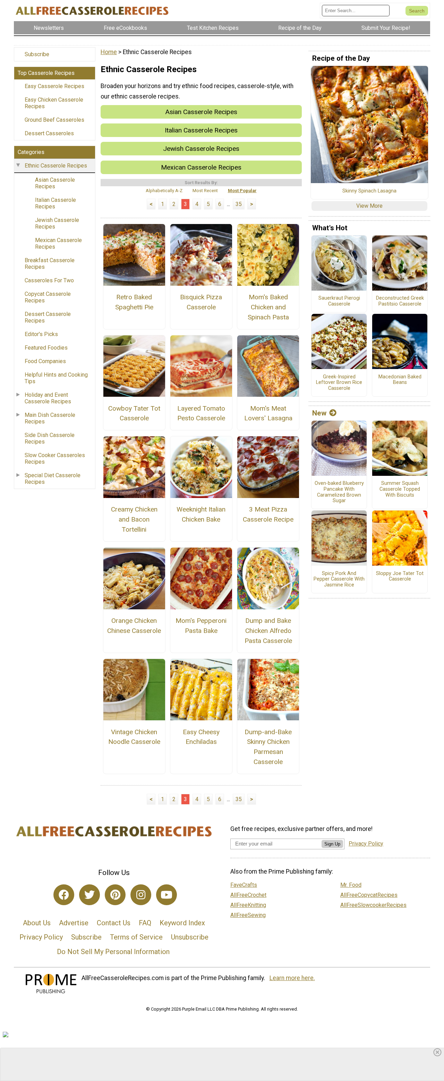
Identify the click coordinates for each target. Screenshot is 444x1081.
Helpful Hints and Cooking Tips (56, 378)
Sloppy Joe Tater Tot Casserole (400, 576)
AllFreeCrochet (248, 895)
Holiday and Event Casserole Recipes (48, 398)
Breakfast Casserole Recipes (50, 263)
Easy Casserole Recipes (54, 86)
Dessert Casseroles (49, 133)
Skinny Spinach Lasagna (369, 191)
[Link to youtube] (166, 894)
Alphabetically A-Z (164, 190)
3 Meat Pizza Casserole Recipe (268, 514)
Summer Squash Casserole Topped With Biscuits (399, 489)
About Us (37, 923)
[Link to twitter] (89, 894)
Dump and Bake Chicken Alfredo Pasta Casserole (268, 631)
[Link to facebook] (63, 894)
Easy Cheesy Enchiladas (201, 737)
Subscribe (37, 54)
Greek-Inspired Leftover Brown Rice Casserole (339, 382)
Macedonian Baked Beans (399, 380)
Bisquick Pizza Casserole (201, 302)
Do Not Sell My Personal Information (113, 951)
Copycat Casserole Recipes (48, 297)
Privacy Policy (41, 937)
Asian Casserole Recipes (55, 183)
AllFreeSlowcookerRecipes (373, 905)
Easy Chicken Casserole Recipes (54, 103)
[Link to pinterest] (115, 894)
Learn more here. (292, 978)
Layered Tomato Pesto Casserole (201, 413)
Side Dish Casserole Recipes (50, 438)
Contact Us (113, 923)
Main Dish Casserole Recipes (50, 418)
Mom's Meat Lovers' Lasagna (268, 413)
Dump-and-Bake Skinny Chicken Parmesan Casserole (268, 747)
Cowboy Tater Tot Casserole (134, 413)
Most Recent (205, 190)
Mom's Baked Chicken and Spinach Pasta (268, 307)
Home (109, 52)
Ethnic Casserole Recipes (56, 165)
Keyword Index (182, 923)
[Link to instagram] (140, 894)
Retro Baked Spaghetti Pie (134, 302)
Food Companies (45, 361)
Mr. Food (350, 885)
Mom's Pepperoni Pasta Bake (201, 626)
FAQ (145, 923)
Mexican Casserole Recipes (58, 243)
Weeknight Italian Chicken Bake (201, 514)
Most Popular (242, 190)
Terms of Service (136, 937)
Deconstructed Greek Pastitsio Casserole (400, 301)
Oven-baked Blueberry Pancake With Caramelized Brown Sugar (339, 492)
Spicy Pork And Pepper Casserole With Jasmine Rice (339, 579)
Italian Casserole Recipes (55, 203)
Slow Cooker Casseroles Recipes (55, 458)
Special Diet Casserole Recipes (52, 478)
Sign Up (332, 844)
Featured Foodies (46, 347)
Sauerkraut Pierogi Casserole (339, 301)
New (319, 413)
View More (369, 206)
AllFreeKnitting (248, 905)
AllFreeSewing (248, 915)
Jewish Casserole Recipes (57, 223)
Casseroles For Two (49, 280)
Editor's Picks (41, 334)
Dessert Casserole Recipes (48, 317)
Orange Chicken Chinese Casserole (134, 626)
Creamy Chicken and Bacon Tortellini (134, 519)
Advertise (73, 923)
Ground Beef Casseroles (54, 120)
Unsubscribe (189, 937)
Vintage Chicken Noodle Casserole (134, 737)
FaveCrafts (243, 885)
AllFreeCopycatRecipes (369, 895)
